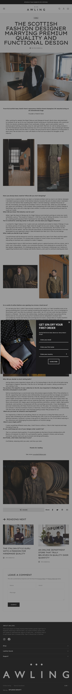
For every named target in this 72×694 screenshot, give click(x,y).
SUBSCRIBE (54, 361)
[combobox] (53, 354)
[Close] (69, 322)
